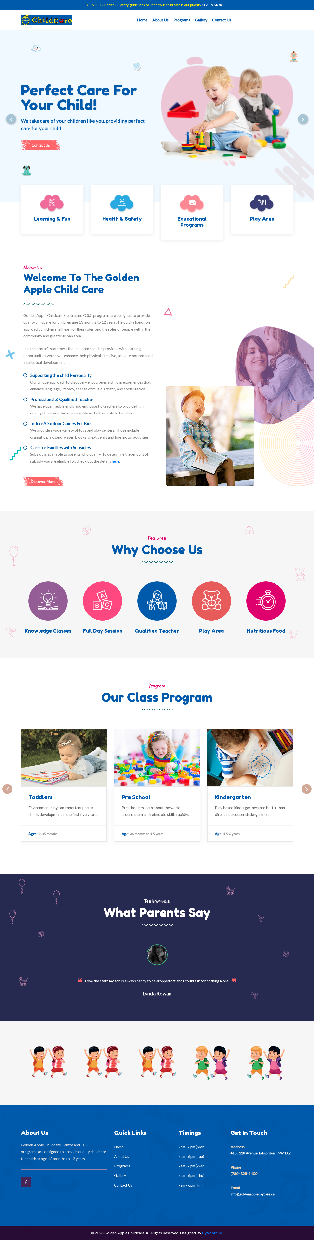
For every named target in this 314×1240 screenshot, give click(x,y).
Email (235, 1187)
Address (238, 1146)
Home (142, 19)
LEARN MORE (213, 5)
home (119, 1147)
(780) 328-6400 (244, 1173)
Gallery (201, 19)
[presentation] (11, 116)
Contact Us (221, 19)
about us (121, 1156)
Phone (236, 1167)
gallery (120, 1175)
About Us (160, 19)
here (115, 461)
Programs (181, 19)
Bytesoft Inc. (212, 1232)
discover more (43, 481)
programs (122, 1166)
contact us (41, 145)
